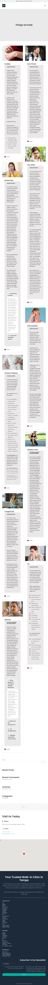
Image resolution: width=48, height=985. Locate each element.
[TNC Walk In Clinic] (7, 5)
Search (3, 759)
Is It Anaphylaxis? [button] (12, 730)
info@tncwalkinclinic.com (8, 834)
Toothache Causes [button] (12, 294)
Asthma (7, 620)
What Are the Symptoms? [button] (12, 723)
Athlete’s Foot (32, 450)
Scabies (7, 64)
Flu (28, 564)
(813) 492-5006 (29, 1)
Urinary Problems (11, 373)
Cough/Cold (9, 511)
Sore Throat (31, 64)
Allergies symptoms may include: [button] (12, 737)
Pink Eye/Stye (32, 326)
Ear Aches (31, 165)
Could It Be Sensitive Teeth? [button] (12, 337)
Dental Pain (8, 180)
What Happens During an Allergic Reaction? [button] (11, 683)
